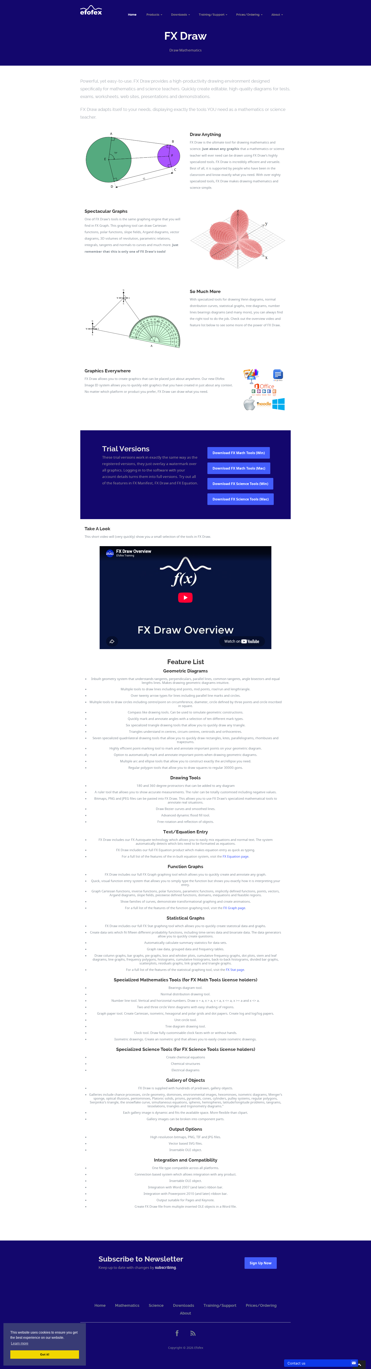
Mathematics (127, 1305)
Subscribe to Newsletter (141, 1259)
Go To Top (359, 1364)
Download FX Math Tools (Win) (239, 452)
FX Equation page (235, 856)
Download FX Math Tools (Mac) (239, 468)
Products (152, 14)
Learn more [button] (19, 1343)
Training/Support (211, 14)
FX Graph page (234, 908)
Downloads (179, 14)
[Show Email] (354, 1363)
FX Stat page (235, 969)
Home (132, 14)
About (275, 14)
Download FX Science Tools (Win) (240, 483)
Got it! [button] (44, 1354)
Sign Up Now (261, 1263)
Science (156, 1305)
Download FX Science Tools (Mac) (241, 499)
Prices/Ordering (248, 14)
